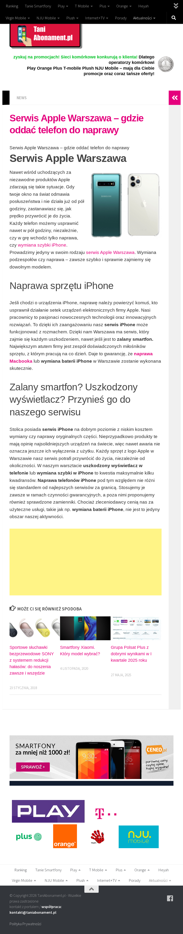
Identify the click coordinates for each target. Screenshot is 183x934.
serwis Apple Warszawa (110, 252)
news (22, 97)
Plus (102, 6)
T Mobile (82, 6)
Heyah (143, 6)
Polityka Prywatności (25, 923)
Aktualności (142, 18)
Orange (122, 6)
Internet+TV (95, 18)
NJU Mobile (46, 18)
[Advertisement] (86, 562)
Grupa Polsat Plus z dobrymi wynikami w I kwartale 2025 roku (131, 654)
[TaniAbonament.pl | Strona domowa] (45, 34)
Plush (70, 18)
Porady (121, 18)
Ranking (12, 6)
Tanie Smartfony (38, 6)
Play (61, 6)
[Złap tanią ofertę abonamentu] (170, 898)
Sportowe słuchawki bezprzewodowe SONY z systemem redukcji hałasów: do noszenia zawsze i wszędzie (32, 660)
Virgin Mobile (16, 18)
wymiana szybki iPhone (42, 245)
